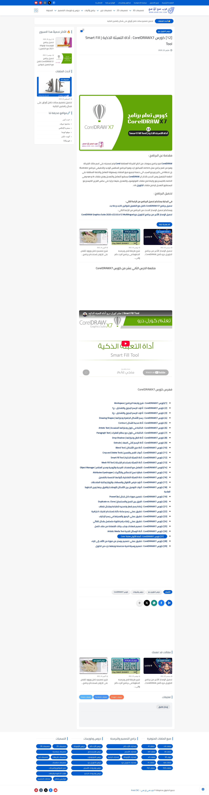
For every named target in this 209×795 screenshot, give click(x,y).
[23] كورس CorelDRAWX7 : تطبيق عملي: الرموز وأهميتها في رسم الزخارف (133, 516)
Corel (117, 163)
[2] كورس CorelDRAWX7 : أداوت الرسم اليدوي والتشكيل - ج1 (139, 408)
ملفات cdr (167, 746)
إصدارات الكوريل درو (129, 762)
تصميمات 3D (138, 10)
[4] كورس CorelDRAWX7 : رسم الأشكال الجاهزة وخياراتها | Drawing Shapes (133, 418)
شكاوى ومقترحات (124, 2)
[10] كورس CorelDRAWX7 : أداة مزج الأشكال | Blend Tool (141, 448)
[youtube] (36, 2)
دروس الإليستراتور (94, 751)
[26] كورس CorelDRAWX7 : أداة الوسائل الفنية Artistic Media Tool (137, 531)
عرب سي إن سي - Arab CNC (142, 790)
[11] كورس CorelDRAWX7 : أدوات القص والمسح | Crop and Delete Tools (135, 453)
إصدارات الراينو (113, 757)
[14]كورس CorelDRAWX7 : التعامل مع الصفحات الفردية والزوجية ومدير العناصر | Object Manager (123, 467)
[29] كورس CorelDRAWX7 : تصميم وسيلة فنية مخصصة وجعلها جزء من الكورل (131, 546)
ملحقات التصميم (44, 779)
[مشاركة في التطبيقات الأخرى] (140, 603)
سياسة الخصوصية (140, 2)
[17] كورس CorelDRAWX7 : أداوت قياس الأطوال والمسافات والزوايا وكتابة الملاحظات (129, 482)
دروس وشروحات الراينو (92, 773)
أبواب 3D (168, 757)
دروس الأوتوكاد (79, 746)
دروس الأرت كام (95, 746)
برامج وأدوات (90, 10)
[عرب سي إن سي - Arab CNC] (161, 10)
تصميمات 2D (122, 10)
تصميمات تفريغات (59, 757)
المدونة (49, 10)
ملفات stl (167, 751)
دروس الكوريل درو (164, 31)
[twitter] (49, 2)
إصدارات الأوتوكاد (129, 757)
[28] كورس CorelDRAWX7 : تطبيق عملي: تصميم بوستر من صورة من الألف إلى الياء (129, 541)
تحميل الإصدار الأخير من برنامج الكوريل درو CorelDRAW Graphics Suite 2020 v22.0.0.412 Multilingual (126, 214)
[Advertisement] (125, 77)
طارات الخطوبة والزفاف (57, 773)
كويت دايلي (65, 136)
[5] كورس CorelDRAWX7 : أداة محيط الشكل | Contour (142, 423)
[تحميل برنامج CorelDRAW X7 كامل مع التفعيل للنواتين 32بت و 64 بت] (64, 58)
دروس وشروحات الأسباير (92, 768)
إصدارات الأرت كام (129, 746)
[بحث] (36, 10)
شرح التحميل (154, 2)
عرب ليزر (66, 120)
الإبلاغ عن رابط (110, 2)
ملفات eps (167, 762)
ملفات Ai (151, 762)
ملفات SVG (167, 768)
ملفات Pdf (151, 768)
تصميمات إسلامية (59, 751)
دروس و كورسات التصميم (68, 10)
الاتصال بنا (98, 2)
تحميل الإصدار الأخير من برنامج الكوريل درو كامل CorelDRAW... (158, 252)
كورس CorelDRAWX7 (121, 591)
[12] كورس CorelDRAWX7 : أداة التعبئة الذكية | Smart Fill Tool (139, 458)
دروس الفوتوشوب (94, 757)
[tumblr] (45, 2)
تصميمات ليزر (106, 10)
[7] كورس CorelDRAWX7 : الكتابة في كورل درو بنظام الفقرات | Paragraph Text (132, 433)
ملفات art (151, 757)
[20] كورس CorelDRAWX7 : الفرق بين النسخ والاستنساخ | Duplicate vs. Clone (132, 502)
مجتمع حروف (65, 124)
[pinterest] (40, 2)
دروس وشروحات (138, 591)
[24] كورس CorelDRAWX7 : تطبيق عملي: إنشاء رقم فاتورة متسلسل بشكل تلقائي (130, 521)
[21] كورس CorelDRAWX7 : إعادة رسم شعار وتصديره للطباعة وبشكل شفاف (133, 506)
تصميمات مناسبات (59, 762)
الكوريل (140, 185)
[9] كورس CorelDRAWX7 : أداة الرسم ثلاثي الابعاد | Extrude (140, 443)
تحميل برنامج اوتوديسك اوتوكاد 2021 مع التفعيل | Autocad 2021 (46, 45)
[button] (161, 603)
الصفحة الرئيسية (168, 2)
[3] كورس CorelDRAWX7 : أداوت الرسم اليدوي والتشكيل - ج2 (139, 413)
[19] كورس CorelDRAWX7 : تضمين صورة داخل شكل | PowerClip (138, 497)
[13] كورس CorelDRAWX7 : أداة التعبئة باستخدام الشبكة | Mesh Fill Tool (134, 462)
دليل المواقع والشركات (57, 768)
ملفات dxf (151, 751)
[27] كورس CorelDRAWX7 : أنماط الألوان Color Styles (142, 536)
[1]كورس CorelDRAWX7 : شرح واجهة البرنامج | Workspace (140, 403)
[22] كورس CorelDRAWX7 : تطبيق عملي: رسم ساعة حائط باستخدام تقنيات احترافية (129, 511)
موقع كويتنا (66, 132)
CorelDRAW (166, 163)
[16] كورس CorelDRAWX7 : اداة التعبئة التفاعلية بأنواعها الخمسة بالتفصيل (133, 477)
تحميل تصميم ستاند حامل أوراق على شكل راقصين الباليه (130, 21)
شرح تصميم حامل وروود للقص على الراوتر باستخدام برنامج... (94, 252)
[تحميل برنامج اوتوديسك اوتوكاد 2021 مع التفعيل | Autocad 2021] (64, 42)
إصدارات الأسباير (130, 751)
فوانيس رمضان (60, 779)
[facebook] (54, 2)
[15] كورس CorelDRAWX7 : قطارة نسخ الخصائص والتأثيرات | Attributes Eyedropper (130, 472)
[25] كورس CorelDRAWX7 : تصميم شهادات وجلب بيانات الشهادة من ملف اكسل (131, 526)
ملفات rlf (151, 746)
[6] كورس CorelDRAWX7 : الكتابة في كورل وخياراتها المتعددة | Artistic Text (133, 428)
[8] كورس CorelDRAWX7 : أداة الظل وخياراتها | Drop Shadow (139, 438)
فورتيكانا (66, 141)
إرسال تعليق (163, 707)
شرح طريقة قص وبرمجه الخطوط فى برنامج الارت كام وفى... (127, 254)
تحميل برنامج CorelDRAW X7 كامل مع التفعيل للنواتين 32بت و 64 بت (141, 206)
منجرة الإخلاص (64, 128)
